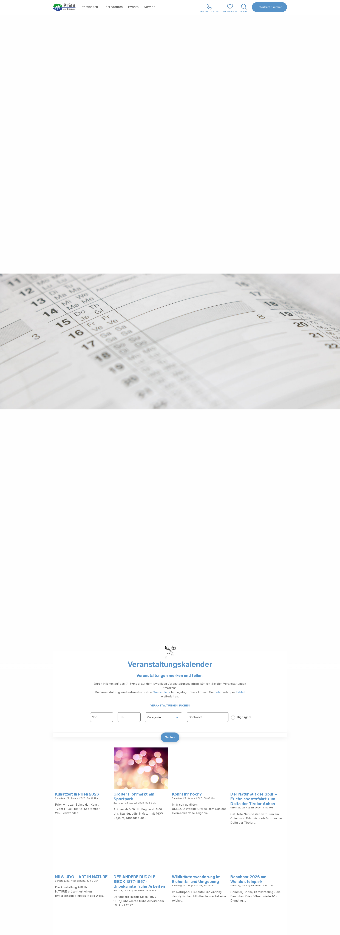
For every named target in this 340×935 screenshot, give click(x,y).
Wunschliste (162, 692)
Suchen (170, 737)
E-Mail (240, 692)
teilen (218, 692)
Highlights (244, 717)
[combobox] (163, 717)
